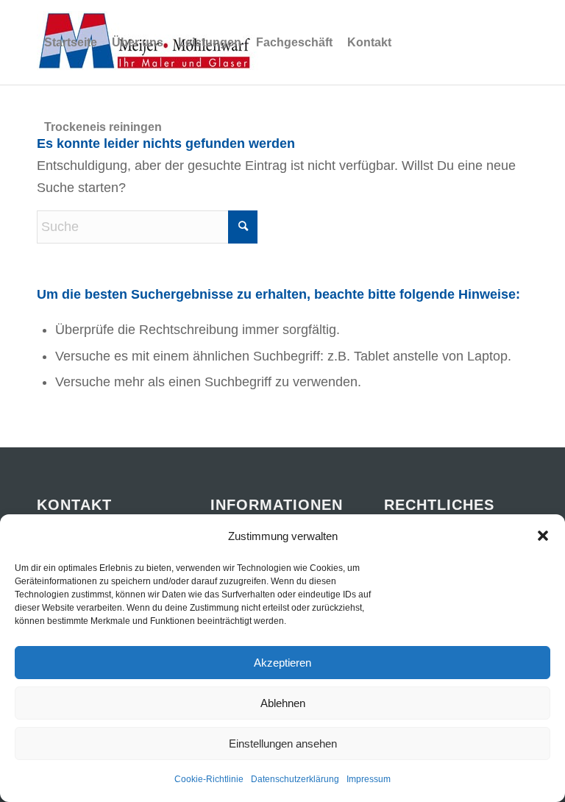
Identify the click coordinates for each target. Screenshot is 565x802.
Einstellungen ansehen (283, 743)
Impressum (369, 779)
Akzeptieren (282, 662)
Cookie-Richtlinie (209, 779)
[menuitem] (70, 42)
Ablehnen (282, 703)
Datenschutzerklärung (295, 779)
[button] (543, 535)
